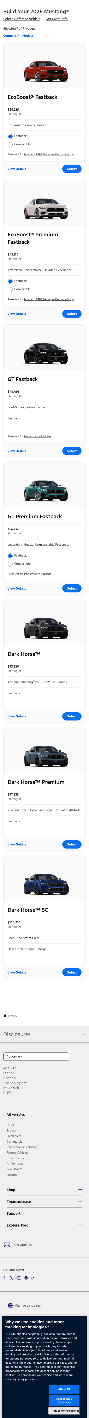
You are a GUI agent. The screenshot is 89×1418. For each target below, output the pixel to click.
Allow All (64, 1389)
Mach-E (10, 1073)
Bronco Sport (15, 1083)
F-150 (8, 1092)
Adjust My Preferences (66, 1410)
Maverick (11, 1088)
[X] (11, 1278)
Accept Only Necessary (64, 1400)
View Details (16, 169)
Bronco (9, 1078)
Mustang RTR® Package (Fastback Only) (49, 154)
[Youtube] (19, 1278)
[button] (44, 1190)
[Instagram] (26, 1278)
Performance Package (37, 436)
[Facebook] (5, 1278)
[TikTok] (32, 1278)
